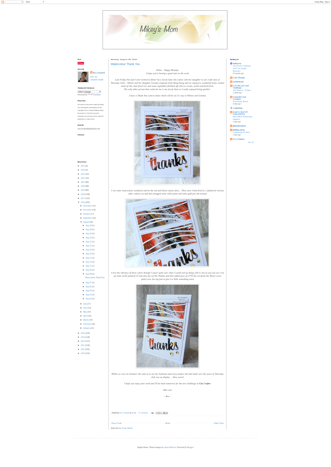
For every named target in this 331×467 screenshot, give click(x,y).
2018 (83, 194)
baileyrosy (237, 63)
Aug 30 (89, 225)
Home (167, 423)
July (85, 304)
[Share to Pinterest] (167, 413)
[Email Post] (152, 413)
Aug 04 (89, 290)
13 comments (143, 413)
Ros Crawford (124, 413)
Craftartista (237, 108)
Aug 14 (89, 262)
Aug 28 (89, 229)
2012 (83, 345)
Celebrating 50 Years (241, 132)
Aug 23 (89, 237)
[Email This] (157, 413)
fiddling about (239, 130)
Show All (250, 142)
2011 (83, 349)
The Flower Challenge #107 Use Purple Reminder (242, 68)
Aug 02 (89, 298)
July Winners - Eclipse (242, 90)
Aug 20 (89, 250)
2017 (83, 198)
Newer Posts (116, 423)
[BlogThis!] (159, 413)
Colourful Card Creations (239, 98)
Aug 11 (89, 266)
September (87, 218)
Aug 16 (89, 254)
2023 (83, 174)
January (86, 328)
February (87, 324)
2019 (83, 190)
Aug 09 (89, 270)
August (86, 222)
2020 (83, 186)
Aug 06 (89, 286)
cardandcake (238, 82)
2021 (83, 182)
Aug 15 (89, 258)
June (85, 308)
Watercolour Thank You (125, 64)
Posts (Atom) (127, 428)
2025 (83, 166)
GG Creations (239, 139)
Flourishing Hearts (240, 101)
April (85, 316)
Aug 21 (89, 246)
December (87, 206)
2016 (83, 202)
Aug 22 (89, 241)
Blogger (190, 447)
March (86, 320)
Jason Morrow (170, 447)
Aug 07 (89, 282)
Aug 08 (89, 274)
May (85, 312)
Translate (97, 95)
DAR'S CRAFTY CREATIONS (240, 113)
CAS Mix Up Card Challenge (241, 87)
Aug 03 (89, 294)
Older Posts (219, 423)
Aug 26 (89, 233)
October (86, 214)
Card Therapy (239, 78)
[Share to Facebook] (164, 413)
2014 (83, 337)
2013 (83, 341)
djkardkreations (239, 126)
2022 (83, 178)
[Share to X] (162, 413)
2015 (83, 333)
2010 (83, 353)
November (87, 210)
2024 (83, 170)
